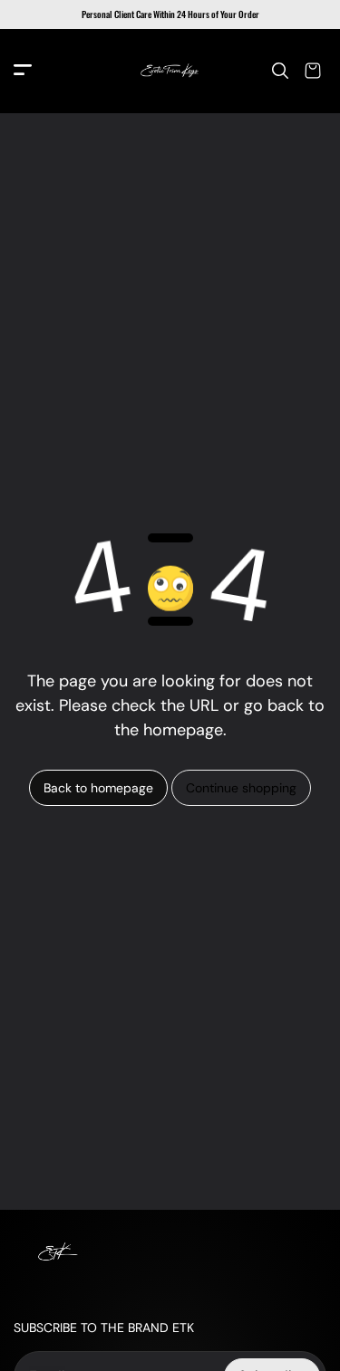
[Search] (280, 70)
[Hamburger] (23, 71)
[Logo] (170, 71)
